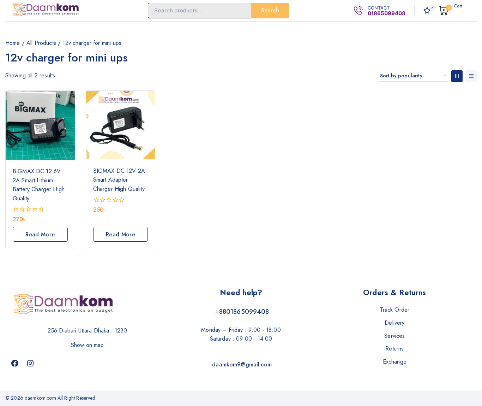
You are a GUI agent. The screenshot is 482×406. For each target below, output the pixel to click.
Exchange (394, 362)
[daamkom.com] (46, 10)
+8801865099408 (242, 311)
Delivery (394, 323)
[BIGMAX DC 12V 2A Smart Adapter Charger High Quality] (120, 125)
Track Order (395, 310)
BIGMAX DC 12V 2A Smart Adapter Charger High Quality (119, 180)
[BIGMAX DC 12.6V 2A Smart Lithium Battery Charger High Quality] (40, 125)
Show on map (87, 345)
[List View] (471, 76)
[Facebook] (15, 363)
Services (394, 336)
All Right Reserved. (78, 397)
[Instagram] (30, 363)
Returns (394, 349)
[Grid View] (457, 76)
